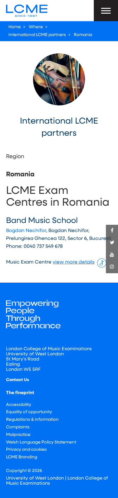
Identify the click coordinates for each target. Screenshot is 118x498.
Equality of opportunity (29, 412)
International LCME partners (37, 35)
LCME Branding (21, 457)
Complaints (18, 427)
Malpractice (18, 435)
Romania (83, 35)
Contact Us (17, 380)
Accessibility (18, 405)
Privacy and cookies (26, 449)
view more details (73, 262)
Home (14, 27)
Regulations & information (32, 419)
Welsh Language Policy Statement (41, 442)
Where (36, 27)
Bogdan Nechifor (26, 230)
